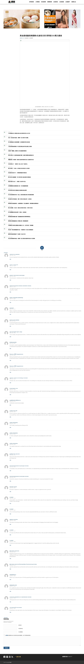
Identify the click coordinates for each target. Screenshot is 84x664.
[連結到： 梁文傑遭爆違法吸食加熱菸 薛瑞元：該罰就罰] (5, 212)
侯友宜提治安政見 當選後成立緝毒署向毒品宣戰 (17, 190)
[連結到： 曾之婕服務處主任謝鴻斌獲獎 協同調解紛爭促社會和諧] (5, 141)
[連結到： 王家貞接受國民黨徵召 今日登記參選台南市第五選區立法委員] (5, 146)
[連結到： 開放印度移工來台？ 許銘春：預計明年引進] (5, 181)
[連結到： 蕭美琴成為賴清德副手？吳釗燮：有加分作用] (5, 233)
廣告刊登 (18, 656)
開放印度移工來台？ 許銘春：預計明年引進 (16, 181)
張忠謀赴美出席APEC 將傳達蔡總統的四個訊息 (17, 172)
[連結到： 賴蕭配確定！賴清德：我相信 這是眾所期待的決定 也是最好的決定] (5, 159)
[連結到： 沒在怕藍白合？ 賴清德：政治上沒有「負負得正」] (5, 163)
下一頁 (37, 19)
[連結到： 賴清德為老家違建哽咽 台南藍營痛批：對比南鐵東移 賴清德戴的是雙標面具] (5, 203)
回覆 (10, 259)
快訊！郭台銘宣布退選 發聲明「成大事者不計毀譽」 (18, 137)
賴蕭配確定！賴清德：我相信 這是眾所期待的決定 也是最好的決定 (21, 159)
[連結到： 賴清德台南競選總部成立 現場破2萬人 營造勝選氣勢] (5, 220)
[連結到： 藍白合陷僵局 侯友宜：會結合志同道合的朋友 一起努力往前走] (5, 207)
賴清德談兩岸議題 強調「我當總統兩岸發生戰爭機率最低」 (19, 216)
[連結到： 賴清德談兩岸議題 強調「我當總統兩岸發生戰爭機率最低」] (5, 216)
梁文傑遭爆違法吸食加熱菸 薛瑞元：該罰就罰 (17, 212)
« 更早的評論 (6, 252)
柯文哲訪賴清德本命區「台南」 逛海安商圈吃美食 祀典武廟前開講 (21, 194)
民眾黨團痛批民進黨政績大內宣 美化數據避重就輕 (18, 185)
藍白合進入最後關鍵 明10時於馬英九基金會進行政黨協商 (19, 177)
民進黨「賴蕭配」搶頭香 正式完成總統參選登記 (17, 150)
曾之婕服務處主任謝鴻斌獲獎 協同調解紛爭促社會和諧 (19, 142)
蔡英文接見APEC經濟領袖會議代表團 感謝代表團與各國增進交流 (21, 155)
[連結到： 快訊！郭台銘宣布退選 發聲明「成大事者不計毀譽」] (5, 137)
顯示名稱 (20, 625)
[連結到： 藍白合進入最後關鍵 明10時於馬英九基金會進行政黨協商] (5, 176)
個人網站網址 (21, 631)
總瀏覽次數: (65, 656)
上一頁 (6, 19)
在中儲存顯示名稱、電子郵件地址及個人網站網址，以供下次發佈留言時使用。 (18, 635)
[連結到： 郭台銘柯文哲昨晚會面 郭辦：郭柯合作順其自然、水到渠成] (5, 198)
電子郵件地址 (21, 628)
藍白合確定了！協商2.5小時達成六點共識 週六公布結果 (19, 168)
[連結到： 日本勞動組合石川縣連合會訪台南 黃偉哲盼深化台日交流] (5, 133)
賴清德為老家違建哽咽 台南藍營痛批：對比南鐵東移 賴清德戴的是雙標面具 (23, 203)
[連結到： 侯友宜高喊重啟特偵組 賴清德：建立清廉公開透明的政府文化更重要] (5, 238)
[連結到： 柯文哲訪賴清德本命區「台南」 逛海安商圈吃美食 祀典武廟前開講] (5, 194)
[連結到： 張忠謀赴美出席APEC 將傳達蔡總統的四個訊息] (5, 172)
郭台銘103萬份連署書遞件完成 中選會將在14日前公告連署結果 (20, 229)
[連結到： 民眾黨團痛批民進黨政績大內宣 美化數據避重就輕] (5, 185)
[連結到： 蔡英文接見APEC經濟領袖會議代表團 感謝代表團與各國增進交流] (5, 155)
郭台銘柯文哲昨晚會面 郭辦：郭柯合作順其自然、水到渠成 (19, 199)
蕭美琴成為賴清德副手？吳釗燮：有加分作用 (16, 234)
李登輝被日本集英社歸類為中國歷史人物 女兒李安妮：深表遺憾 (20, 225)
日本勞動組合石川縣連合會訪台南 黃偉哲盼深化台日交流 (19, 133)
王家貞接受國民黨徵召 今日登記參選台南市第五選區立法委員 (20, 146)
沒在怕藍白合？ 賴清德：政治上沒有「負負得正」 (18, 164)
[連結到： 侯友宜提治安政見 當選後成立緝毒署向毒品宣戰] (5, 190)
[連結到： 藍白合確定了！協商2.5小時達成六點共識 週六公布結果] (5, 168)
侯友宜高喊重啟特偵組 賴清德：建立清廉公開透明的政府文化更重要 (21, 238)
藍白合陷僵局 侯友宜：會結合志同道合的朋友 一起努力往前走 (20, 207)
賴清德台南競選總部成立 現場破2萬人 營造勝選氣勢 (18, 221)
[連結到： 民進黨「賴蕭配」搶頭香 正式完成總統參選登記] (5, 150)
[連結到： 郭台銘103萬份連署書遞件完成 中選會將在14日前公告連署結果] (5, 229)
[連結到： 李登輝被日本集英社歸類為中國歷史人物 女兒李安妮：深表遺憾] (5, 225)
